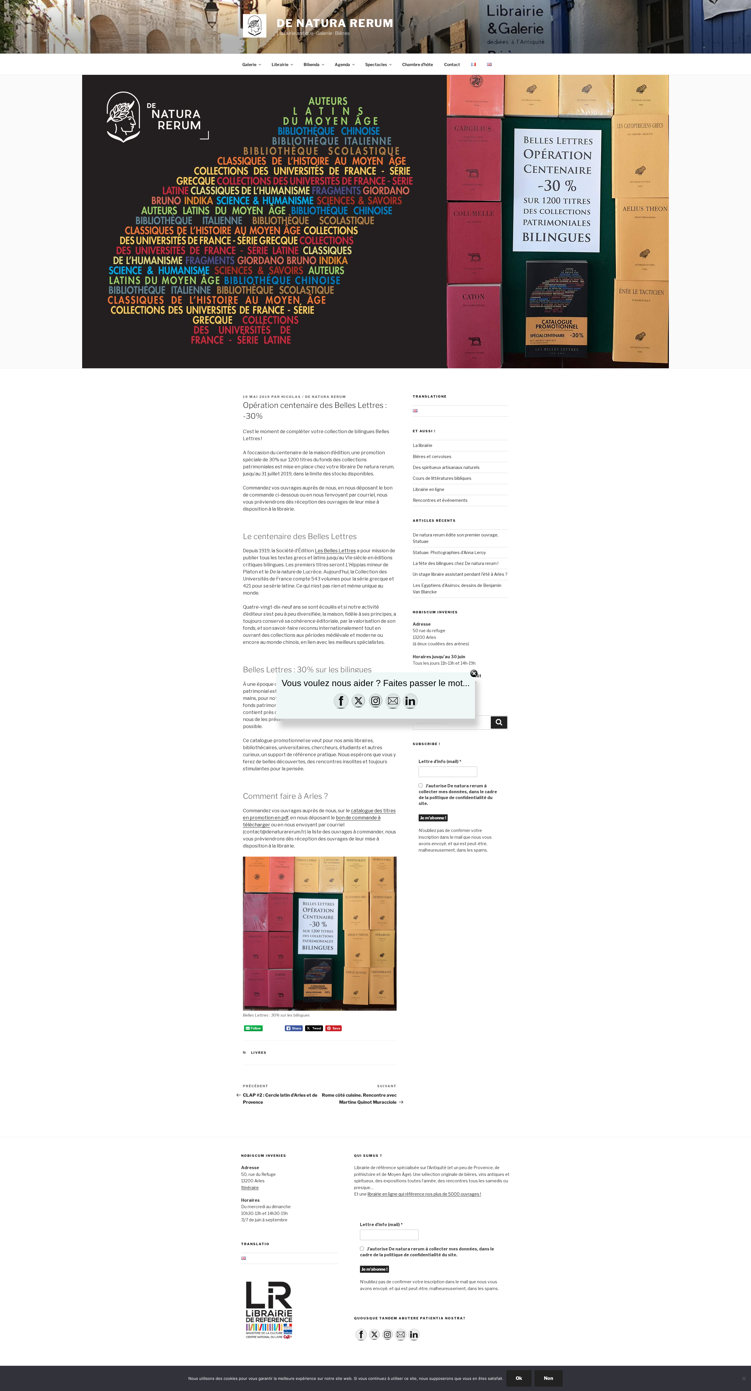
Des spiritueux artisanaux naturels (446, 467)
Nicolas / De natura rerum (313, 397)
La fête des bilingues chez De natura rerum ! (455, 563)
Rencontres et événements (440, 500)
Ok (519, 1378)
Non (548, 1378)
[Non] (744, 1378)
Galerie (249, 64)
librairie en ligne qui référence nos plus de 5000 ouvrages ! (424, 1193)
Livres (259, 1053)
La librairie (422, 445)
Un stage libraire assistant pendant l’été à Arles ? (460, 574)
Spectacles (376, 64)
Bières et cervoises (432, 456)
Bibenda (311, 64)
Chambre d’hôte (417, 64)
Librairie (280, 64)
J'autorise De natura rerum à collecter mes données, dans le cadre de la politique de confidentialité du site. (458, 794)
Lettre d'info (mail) (440, 761)
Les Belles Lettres (335, 550)
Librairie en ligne (428, 489)
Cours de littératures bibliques (442, 478)
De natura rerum (335, 23)
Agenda (342, 64)
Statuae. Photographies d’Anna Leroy (449, 552)
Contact (452, 64)
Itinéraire (250, 1187)
